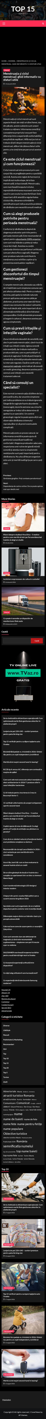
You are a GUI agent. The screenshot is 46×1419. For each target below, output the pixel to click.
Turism (6, 1077)
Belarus (34, 1099)
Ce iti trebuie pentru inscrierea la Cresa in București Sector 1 (19, 794)
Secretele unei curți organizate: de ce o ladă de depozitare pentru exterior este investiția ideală (22, 907)
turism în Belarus (8, 1162)
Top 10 (6, 1058)
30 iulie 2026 (9, 543)
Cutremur (6, 1002)
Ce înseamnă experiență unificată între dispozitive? (18, 964)
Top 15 (6, 1063)
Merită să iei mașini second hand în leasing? (20, 762)
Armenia (32, 1092)
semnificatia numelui (18, 1146)
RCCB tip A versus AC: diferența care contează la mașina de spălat (22, 770)
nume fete (9, 1124)
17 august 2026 (10, 1299)
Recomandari (8, 1044)
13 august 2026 (10, 1343)
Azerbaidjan (27, 1099)
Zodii (5, 1082)
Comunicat (23, 1103)
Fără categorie (20, 1110)
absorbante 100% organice (28, 239)
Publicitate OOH (9, 1142)
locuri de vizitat (35, 1110)
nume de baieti (13, 1119)
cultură (38, 1103)
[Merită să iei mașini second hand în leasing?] (23, 1363)
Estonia (5, 1110)
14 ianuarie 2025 (10, 84)
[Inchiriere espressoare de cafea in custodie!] (23, 562)
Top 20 (6, 1068)
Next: (23, 486)
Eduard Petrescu (17, 1107)
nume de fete (30, 1119)
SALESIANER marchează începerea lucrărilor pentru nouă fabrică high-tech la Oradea (21, 953)
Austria (19, 1099)
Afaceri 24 (6, 993)
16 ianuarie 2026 (10, 582)
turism (20, 1156)
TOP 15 (23, 9)
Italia (27, 1110)
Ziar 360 (5, 996)
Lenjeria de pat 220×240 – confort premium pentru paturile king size (20, 732)
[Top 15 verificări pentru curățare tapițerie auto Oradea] (23, 1276)
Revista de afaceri (9, 999)
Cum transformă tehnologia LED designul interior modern (19, 887)
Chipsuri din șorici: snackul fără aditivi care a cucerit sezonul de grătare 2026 (21, 897)
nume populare (13, 1128)
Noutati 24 (6, 990)
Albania (19, 1092)
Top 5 (5, 1072)
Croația (33, 1103)
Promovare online (27, 1137)
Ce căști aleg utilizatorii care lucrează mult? (20, 973)
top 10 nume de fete (9, 1152)
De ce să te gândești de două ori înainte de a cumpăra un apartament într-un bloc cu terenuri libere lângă (22, 875)
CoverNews (35, 1412)
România (22, 1141)
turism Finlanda (18, 1159)
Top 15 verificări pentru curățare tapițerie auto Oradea (21, 742)
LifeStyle (6, 1030)
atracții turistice (9, 1099)
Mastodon (6, 1400)
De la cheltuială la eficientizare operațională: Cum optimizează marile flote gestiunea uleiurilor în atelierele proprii (23, 721)
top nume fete (10, 1155)
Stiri (5, 1049)
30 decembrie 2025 (11, 624)
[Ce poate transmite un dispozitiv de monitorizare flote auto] (23, 601)
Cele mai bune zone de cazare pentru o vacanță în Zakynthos (22, 927)
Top (4, 1054)
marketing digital (8, 1114)
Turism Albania (29, 1156)
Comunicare (9, 1103)
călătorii (6, 1107)
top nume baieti (26, 1151)
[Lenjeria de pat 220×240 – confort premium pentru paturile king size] (23, 1233)
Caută (5, 631)
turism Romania (29, 1159)
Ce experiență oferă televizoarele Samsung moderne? (20, 981)
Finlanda (12, 1110)
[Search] (43, 23)
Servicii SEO (6, 1008)
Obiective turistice (15, 1133)
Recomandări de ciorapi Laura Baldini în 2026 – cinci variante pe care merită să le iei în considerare (22, 852)
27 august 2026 (10, 1213)
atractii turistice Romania (18, 1095)
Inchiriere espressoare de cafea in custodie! (21, 579)
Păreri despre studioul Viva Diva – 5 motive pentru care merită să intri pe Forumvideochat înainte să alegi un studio (22, 537)
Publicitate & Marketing (12, 1040)
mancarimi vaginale (12, 366)
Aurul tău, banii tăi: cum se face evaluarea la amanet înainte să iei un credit (20, 863)
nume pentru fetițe (29, 1124)
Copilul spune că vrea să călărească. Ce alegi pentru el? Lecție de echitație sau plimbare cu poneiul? (21, 829)
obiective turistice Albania (12, 1138)
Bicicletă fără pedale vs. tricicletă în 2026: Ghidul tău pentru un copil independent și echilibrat (22, 753)
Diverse (6, 70)
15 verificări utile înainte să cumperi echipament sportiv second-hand (22, 804)
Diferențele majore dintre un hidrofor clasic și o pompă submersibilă (22, 917)
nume (18, 1114)
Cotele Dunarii (7, 1005)
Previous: (22, 476)
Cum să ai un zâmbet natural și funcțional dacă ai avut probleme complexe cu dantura (22, 840)
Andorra (25, 1092)
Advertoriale (7, 1011)
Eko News (36, 1107)
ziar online (18, 1162)
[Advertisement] (23, 42)
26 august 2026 (10, 1256)
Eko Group (28, 1107)
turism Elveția (7, 1159)
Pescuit (6, 1035)
